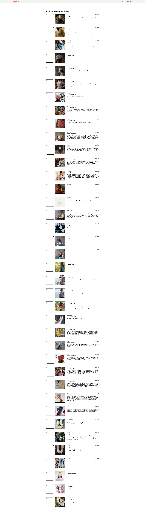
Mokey (68, 262)
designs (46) (91, 7)
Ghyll (68, 275)
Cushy (68, 380)
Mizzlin (68, 471)
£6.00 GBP (97, 14)
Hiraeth (68, 119)
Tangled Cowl (69, 40)
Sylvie (68, 14)
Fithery (68, 341)
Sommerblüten (69, 210)
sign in (123, 1)
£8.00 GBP (97, 27)
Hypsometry (69, 184)
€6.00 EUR (97, 223)
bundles (97, 7)
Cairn (68, 302)
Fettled (68, 432)
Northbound (69, 171)
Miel (67, 328)
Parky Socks (69, 445)
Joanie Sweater (70, 27)
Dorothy (68, 93)
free (98, 393)
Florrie (68, 53)
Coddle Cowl (69, 497)
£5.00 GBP (97, 406)
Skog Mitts (69, 197)
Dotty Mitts (69, 484)
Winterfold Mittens (70, 419)
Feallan (68, 158)
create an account (129, 1)
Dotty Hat (69, 132)
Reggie (68, 145)
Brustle (68, 406)
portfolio (85, 7)
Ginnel (68, 393)
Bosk (68, 236)
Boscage (68, 249)
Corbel (68, 288)
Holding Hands (69, 223)
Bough (68, 106)
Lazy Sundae (69, 315)
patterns (13, 3)
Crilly (68, 367)
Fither (68, 354)
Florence (68, 66)
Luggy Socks (69, 458)
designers (19, 3)
